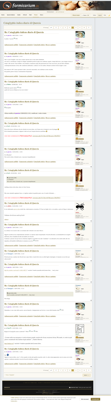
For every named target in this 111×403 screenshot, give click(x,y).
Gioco (41, 15)
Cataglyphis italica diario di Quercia (22, 23)
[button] (51, 27)
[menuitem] (73, 387)
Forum (35, 15)
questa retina (17, 209)
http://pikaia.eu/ (9, 343)
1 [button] (60, 27)
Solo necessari (85, 399)
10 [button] (84, 27)
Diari (30, 15)
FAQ (105, 15)
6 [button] (69, 27)
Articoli (25, 15)
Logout (100, 15)
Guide (18, 15)
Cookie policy (14, 401)
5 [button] (65, 27)
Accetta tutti (95, 399)
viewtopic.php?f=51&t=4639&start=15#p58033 (46, 136)
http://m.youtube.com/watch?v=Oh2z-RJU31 (15, 270)
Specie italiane (11, 15)
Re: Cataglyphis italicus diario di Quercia (24, 32)
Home (2, 15)
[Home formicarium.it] (55, 5)
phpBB (43, 390)
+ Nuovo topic (76, 15)
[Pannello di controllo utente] (91, 15)
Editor (94, 15)
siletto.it (6, 219)
